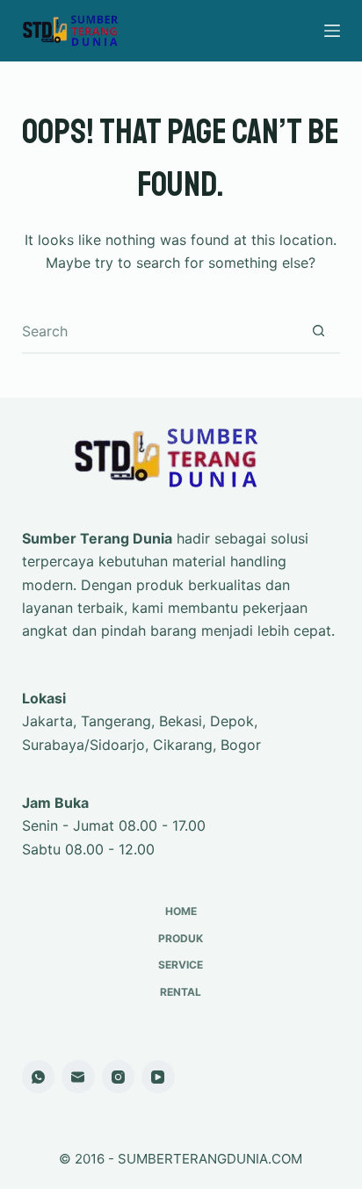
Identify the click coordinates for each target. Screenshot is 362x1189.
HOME (181, 911)
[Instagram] (118, 1076)
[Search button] (318, 331)
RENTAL (180, 991)
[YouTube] (158, 1076)
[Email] (78, 1076)
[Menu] (332, 31)
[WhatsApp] (38, 1076)
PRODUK (180, 938)
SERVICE (180, 964)
